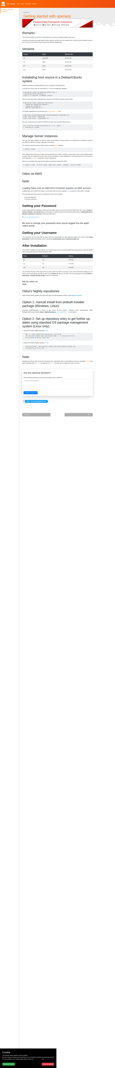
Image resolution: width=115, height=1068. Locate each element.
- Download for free (36, 401)
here (68, 191)
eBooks (34, 4)
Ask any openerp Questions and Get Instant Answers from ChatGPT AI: (43, 377)
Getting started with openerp (7, 10)
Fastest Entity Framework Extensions (53, 22)
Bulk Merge (66, 25)
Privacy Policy (48, 1059)
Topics (22, 4)
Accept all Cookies (8, 1064)
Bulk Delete (47, 25)
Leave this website (48, 1064)
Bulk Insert (38, 25)
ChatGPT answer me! (31, 392)
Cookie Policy (37, 1059)
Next (89, 414)
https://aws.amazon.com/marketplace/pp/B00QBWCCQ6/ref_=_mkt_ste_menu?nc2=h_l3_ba (64, 283)
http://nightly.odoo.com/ (62, 312)
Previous (27, 414)
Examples (28, 4)
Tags (18, 4)
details (46, 330)
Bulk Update (57, 25)
